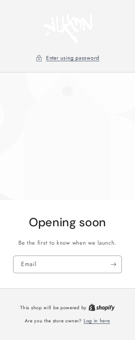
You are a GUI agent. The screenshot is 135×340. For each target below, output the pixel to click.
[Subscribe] (113, 264)
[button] (67, 58)
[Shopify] (101, 307)
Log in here (97, 320)
